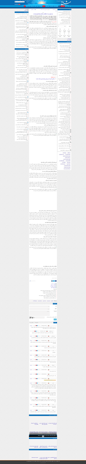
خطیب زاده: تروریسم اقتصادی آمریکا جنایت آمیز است (21, 133)
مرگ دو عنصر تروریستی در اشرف (23, 70)
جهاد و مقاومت (47, 6)
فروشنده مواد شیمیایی (67, 167)
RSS (24, 0)
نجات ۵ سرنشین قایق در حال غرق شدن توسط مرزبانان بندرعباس (22, 59)
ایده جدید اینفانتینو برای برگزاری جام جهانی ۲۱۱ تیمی (65, 54)
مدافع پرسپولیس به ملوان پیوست (66, 95)
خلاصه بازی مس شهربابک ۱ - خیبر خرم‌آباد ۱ (64, 131)
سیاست (68, 6)
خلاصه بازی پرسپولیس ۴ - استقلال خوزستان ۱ (64, 132)
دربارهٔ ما (16, 0)
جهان (66, 6)
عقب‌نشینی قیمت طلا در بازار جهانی (65, 19)
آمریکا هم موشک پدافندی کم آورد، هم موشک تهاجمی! (22, 82)
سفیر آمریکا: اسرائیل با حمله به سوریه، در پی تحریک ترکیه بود (22, 35)
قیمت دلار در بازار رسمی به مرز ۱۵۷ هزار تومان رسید (65, 15)
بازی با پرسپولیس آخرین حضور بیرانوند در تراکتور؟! (65, 47)
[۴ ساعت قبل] (33, 419)
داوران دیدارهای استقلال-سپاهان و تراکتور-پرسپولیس (65, 66)
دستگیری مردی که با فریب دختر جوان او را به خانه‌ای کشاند (22, 55)
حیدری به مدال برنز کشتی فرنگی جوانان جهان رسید (65, 149)
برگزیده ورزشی (55, 438)
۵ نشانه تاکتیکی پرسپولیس (67, 71)
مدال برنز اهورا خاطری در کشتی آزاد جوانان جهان (64, 78)
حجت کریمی (44, 300)
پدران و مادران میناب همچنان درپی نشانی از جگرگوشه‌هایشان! (22, 130)
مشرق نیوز (63, 2)
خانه (70, 6)
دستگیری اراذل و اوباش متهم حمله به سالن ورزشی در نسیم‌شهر (47, 435)
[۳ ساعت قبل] (43, 419)
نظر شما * (55, 311)
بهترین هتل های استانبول (66, 156)
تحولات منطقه (62, 6)
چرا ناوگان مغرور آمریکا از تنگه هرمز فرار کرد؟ (21, 37)
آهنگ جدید (63, 162)
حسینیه (44, 6)
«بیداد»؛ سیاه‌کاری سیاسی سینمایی (23, 138)
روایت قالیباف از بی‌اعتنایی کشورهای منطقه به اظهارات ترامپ (22, 86)
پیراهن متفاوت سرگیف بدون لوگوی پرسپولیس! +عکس (65, 146)
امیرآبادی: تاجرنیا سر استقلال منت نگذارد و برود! (64, 90)
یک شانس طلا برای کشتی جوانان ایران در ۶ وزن (64, 83)
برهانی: (43, 12)
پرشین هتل (68, 162)
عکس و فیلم (32, 6)
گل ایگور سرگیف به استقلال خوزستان (65, 142)
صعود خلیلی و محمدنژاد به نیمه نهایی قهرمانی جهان (65, 44)
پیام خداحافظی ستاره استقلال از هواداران (65, 109)
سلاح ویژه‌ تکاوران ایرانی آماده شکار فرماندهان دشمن (22, 25)
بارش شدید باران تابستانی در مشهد (23, 57)
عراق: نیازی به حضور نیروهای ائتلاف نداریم (22, 84)
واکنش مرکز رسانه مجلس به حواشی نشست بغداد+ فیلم (22, 127)
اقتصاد (35, 6)
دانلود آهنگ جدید (67, 154)
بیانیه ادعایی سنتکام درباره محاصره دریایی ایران (21, 26)
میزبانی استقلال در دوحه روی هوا (66, 81)
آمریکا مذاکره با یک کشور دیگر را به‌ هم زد (22, 17)
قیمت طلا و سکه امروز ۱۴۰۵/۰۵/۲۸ (65, 20)
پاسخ (31, 325)
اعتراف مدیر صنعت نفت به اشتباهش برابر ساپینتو (50, 296)
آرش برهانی (48, 300)
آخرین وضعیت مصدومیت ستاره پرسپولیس (65, 94)
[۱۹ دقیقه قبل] (52, 442)
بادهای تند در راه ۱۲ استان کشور (23, 83)
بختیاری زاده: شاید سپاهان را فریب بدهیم (65, 49)
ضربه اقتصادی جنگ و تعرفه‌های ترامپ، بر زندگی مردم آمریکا (21, 98)
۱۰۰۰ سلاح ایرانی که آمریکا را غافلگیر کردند (34, 424)
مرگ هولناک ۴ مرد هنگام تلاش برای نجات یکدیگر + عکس (21, 19)
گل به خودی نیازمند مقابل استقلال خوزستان (64, 139)
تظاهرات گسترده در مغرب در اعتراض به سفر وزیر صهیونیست (43, 458)
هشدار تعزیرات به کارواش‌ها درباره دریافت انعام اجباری (21, 33)
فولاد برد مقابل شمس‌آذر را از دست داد (65, 126)
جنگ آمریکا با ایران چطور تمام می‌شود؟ (22, 112)
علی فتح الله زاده (35, 300)
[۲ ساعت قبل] (52, 419)
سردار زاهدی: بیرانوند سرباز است (66, 77)
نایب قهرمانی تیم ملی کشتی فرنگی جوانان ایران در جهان (65, 144)
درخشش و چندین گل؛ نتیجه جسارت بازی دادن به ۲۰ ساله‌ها (64, 60)
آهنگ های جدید (68, 160)
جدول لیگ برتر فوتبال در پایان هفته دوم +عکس (64, 124)
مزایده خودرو (68, 164)
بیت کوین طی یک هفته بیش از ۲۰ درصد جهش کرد (22, 68)
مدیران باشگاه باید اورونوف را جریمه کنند (65, 116)
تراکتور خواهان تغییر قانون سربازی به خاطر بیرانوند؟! (65, 58)
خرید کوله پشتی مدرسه (67, 168)
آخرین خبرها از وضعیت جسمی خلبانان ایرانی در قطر (43, 424)
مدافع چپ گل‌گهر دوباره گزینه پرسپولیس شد (64, 89)
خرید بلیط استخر (63, 164)
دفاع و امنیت (51, 6)
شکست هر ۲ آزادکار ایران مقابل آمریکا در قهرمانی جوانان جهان (65, 114)
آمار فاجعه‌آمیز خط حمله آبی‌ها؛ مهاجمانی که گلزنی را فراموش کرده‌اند (47, 295)
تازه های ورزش (69, 41)
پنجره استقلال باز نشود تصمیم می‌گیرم (65, 128)
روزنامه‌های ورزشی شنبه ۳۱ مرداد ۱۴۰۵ (65, 72)
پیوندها (27, 6)
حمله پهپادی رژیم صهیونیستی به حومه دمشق (21, 88)
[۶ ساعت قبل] (52, 428)
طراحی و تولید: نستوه (43, 462)
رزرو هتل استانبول (67, 157)
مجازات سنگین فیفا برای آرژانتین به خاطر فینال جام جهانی (65, 88)
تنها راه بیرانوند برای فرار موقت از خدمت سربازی (64, 62)
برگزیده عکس (55, 449)
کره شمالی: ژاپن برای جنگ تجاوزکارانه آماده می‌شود (22, 80)
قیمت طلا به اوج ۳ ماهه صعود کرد (66, 13)
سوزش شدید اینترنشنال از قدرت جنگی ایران (21, 22)
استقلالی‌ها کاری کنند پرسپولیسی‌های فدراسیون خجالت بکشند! (45, 79)
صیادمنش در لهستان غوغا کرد (66, 61)
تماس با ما (19, 0)
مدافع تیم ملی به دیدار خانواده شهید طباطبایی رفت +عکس (65, 111)
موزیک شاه (64, 152)
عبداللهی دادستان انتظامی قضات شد (22, 104)
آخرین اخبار (26, 49)
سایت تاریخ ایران (61, 154)
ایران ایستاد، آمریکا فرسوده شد (23, 16)
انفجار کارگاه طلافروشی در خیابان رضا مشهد (52, 458)
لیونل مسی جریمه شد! (67, 50)
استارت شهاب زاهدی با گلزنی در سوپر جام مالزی (64, 84)
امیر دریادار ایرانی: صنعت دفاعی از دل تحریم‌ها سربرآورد (22, 107)
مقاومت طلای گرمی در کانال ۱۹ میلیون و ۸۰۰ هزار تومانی (65, 18)
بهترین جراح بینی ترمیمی (66, 159)
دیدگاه (29, 6)
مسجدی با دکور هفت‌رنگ (35, 457)
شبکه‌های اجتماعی (56, 6)
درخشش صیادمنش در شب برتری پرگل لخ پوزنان (64, 102)
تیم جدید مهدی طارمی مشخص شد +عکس (65, 45)
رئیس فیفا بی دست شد (67, 117)
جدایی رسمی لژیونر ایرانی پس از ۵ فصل (65, 55)
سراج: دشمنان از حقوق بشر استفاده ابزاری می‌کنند (22, 116)
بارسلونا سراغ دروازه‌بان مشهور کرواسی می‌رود (64, 121)
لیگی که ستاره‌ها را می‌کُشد (67, 74)
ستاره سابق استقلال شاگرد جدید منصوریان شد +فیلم (65, 141)
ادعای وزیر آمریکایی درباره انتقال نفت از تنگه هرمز (22, 43)
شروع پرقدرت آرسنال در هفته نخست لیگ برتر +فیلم (65, 68)
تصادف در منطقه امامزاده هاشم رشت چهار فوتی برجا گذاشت (22, 41)
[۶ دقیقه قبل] (52, 454)
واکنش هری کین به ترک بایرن (66, 119)
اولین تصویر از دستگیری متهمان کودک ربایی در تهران (22, 101)
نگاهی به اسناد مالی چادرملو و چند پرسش (22, 131)
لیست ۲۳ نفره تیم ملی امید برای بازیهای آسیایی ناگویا (64, 52)
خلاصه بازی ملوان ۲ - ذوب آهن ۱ (66, 129)
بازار (24, 6)
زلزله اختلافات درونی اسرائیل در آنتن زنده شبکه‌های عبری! (22, 123)
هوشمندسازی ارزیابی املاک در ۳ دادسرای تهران (21, 99)
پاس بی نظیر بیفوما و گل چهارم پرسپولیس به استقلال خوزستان (65, 137)
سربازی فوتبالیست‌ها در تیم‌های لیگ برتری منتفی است (21, 95)
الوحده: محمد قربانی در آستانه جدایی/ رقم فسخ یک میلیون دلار (64, 108)
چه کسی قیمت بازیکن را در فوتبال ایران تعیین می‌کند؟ (65, 76)
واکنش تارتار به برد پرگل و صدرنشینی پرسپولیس (64, 127)
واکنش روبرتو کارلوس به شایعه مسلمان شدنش (64, 122)
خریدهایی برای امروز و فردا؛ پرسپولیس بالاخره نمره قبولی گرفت (65, 104)
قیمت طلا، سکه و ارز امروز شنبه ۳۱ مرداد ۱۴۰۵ (64, 12)
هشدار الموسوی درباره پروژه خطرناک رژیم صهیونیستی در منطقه (22, 64)
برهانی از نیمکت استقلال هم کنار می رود (51, 294)
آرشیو (22, 0)
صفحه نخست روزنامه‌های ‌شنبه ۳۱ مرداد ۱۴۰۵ (21, 46)
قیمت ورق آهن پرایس (67, 165)
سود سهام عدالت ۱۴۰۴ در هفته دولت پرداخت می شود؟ (22, 90)
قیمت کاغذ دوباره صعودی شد (66, 11)
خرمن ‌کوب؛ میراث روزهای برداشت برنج (22, 36)
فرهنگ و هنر (40, 6)
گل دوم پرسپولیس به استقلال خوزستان (65, 150)
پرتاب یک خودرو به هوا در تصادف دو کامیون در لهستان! (22, 28)
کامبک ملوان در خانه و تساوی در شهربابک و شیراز (64, 133)
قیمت (70, 9)
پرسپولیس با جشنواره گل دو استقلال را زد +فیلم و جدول (64, 135)
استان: (70, 26)
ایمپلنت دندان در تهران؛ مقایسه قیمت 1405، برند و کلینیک (22, 103)
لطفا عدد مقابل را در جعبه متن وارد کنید (52, 317)
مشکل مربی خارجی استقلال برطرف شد (65, 123)
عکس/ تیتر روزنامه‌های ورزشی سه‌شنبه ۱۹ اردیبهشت (49, 293)
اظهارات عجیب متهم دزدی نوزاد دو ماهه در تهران (21, 74)
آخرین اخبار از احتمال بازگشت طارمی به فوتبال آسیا (65, 100)
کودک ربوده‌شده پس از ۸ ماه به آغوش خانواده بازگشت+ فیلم (22, 45)
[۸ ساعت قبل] (33, 428)
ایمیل (55, 308)
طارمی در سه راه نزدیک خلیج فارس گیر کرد (65, 118)
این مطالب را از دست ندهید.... (52, 415)
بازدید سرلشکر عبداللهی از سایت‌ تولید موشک (21, 77)
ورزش (59, 6)
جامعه (37, 6)
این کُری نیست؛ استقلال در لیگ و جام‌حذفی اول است (43, 14)
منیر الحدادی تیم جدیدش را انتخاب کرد (65, 112)
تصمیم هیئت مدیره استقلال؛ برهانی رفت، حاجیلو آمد (49, 291)
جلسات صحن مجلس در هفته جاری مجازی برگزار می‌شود (21, 109)
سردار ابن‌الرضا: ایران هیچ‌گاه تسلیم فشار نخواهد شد (21, 72)
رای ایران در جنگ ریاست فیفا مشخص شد (65, 86)
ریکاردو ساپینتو (40, 300)
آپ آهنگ (69, 152)
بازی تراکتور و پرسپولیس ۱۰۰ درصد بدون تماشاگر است (64, 93)
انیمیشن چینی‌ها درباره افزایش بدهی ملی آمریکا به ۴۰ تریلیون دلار (21, 61)
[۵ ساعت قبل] (33, 442)
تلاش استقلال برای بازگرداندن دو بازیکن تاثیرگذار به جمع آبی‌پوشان (64, 70)
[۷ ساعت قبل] (33, 454)
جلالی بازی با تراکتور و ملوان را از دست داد (65, 96)
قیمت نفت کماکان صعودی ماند (66, 21)
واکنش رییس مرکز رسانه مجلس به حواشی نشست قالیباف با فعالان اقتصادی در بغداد (22, 119)
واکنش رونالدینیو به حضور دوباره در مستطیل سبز (64, 101)
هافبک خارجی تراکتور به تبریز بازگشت (65, 63)
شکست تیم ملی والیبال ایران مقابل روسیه (65, 82)
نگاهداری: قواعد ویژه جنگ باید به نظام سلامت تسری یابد (22, 114)
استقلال (52, 300)
